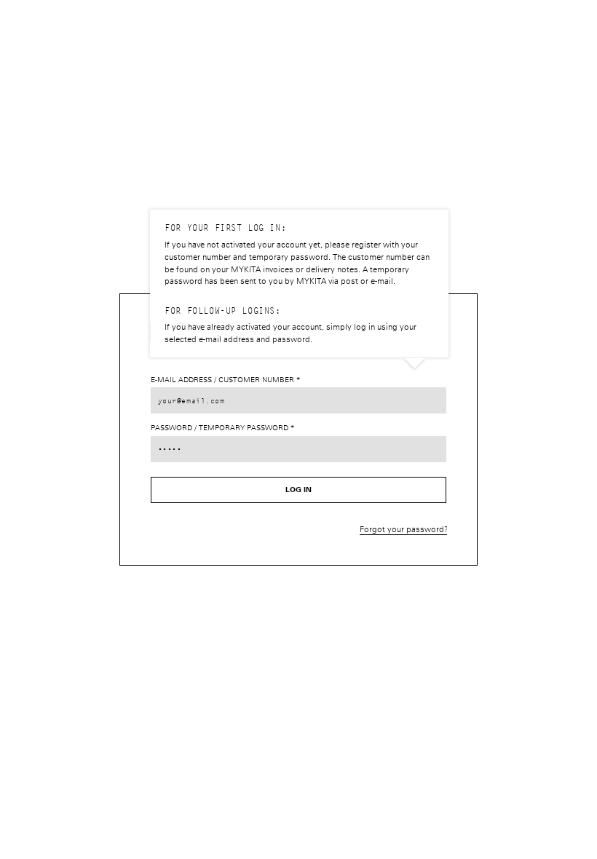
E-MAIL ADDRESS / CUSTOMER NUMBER (223, 380)
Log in (298, 490)
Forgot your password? (404, 530)
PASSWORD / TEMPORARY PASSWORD (220, 428)
